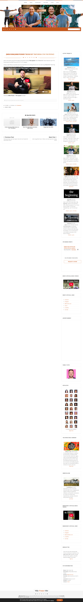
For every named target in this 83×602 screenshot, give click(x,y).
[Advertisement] (41, 41)
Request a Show (72, 261)
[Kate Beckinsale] (76, 408)
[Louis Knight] (67, 417)
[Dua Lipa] (66, 404)
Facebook (67, 299)
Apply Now (71, 430)
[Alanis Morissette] (66, 391)
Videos (10, 107)
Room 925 (17, 100)
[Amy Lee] (71, 391)
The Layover (22, 100)
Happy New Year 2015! (48, 127)
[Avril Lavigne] (66, 395)
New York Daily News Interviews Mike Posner (30, 127)
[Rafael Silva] (67, 421)
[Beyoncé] (76, 395)
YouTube (74, 121)
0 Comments (18, 105)
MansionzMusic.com (69, 534)
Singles (6, 107)
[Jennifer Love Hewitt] (71, 408)
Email (68, 581)
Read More (71, 186)
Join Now (71, 498)
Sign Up (71, 558)
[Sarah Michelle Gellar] (66, 426)
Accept (59, 600)
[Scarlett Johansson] (71, 426)
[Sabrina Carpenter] (71, 421)
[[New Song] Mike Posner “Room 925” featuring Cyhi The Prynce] (24, 57)
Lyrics (73, 79)
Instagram (67, 301)
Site (57, 2)
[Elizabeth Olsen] (71, 404)
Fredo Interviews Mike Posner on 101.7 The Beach (12, 127)
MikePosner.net (70, 574)
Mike (31, 2)
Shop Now (71, 466)
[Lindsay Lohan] (76, 413)
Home (25, 2)
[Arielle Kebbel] (76, 391)
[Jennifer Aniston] (66, 408)
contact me (58, 598)
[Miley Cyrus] (71, 417)
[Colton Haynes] (71, 400)
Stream (69, 79)
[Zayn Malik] (76, 426)
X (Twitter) (67, 307)
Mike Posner (14, 100)
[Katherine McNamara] (66, 413)
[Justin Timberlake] (71, 373)
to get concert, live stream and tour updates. (69, 247)
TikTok (66, 305)
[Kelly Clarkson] (71, 413)
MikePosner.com (68, 303)
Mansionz (38, 2)
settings (52, 600)
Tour (52, 2)
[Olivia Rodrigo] (76, 417)
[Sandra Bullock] (76, 421)
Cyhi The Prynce (8, 100)
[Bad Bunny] (71, 395)
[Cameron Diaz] (66, 400)
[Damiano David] (76, 400)
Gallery (46, 2)
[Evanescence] (76, 404)
